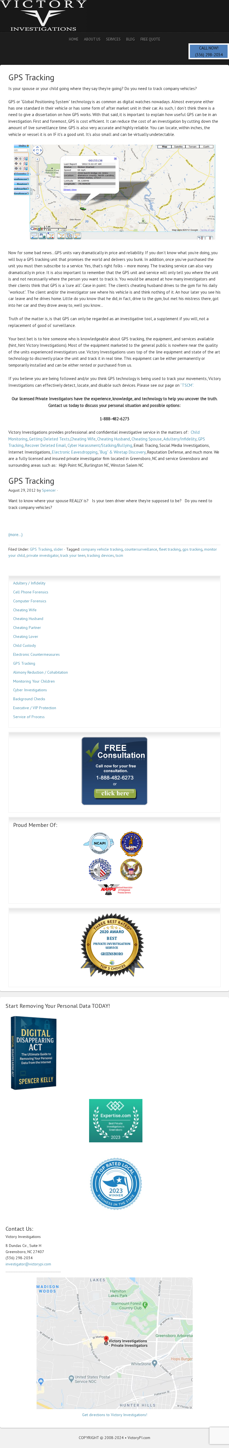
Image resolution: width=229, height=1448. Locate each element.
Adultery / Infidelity (29, 583)
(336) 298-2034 (209, 54)
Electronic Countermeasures (36, 654)
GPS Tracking (41, 549)
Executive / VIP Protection (34, 707)
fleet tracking (170, 549)
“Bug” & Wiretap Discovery (122, 452)
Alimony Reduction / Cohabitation (40, 672)
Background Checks (29, 698)
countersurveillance (141, 549)
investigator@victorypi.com (28, 1264)
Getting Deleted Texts (49, 439)
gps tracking (192, 549)
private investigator (43, 555)
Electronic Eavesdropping (74, 452)
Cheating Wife (83, 439)
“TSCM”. (187, 385)
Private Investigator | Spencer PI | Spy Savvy (49, 16)
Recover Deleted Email (45, 445)
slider (58, 549)
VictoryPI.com (139, 1437)
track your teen (72, 555)
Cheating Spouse (147, 439)
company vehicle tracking (102, 549)
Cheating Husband (113, 439)
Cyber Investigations (30, 689)
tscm (119, 555)
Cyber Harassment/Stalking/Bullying (100, 445)
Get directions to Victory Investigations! (114, 1414)
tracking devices (100, 555)
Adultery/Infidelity (179, 439)
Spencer (49, 490)
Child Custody (24, 645)
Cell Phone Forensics (30, 592)
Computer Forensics (29, 600)
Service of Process (29, 716)
